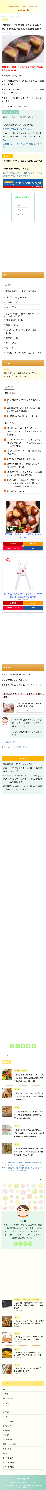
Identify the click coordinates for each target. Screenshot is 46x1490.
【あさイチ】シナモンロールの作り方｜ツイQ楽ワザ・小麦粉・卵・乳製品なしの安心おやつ (29, 1096)
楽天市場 (13, 543)
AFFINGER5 (22, 1487)
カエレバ (26, 540)
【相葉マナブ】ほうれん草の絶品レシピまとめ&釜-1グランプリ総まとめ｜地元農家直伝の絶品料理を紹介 (29, 1133)
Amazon (33, 543)
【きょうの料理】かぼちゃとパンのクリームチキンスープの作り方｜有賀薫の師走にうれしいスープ (28, 1151)
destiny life (24, 10)
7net (33, 548)
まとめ (20, 214)
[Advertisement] (23, 246)
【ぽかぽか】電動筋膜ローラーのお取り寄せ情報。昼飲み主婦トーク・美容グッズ (28, 1305)
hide (29, 197)
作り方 (20, 210)
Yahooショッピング (13, 548)
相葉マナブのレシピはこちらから (17, 129)
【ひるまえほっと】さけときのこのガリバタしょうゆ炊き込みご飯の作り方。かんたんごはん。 (28, 1114)
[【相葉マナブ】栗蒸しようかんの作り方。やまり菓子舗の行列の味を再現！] (28, 1046)
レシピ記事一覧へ (9, 742)
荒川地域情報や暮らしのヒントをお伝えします (23, 1482)
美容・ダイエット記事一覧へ (14, 747)
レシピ (6, 1056)
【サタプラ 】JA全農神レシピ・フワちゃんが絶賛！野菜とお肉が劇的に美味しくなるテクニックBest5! (29, 1078)
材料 (19, 205)
